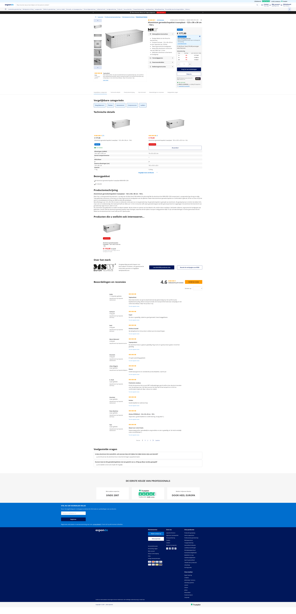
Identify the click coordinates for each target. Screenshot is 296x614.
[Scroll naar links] (93, 12)
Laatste (157, 440)
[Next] (98, 67)
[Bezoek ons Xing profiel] (175, 549)
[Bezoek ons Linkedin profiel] (173, 549)
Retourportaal (156, 539)
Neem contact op (156, 534)
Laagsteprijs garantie (184, 86)
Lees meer (105, 80)
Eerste (138, 440)
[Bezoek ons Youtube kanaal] (167, 549)
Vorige (143, 440)
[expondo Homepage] (95, 17)
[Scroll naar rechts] (203, 12)
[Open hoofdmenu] (5, 9)
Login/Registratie (182, 43)
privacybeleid (97, 524)
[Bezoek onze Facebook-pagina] (170, 549)
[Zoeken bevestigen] (257, 5)
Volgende (153, 440)
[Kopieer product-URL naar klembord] (201, 20)
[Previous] (98, 20)
